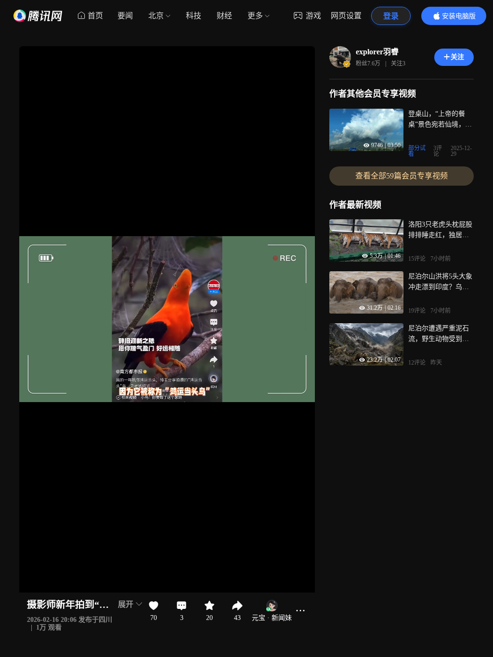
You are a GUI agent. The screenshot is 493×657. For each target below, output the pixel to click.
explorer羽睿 (377, 52)
